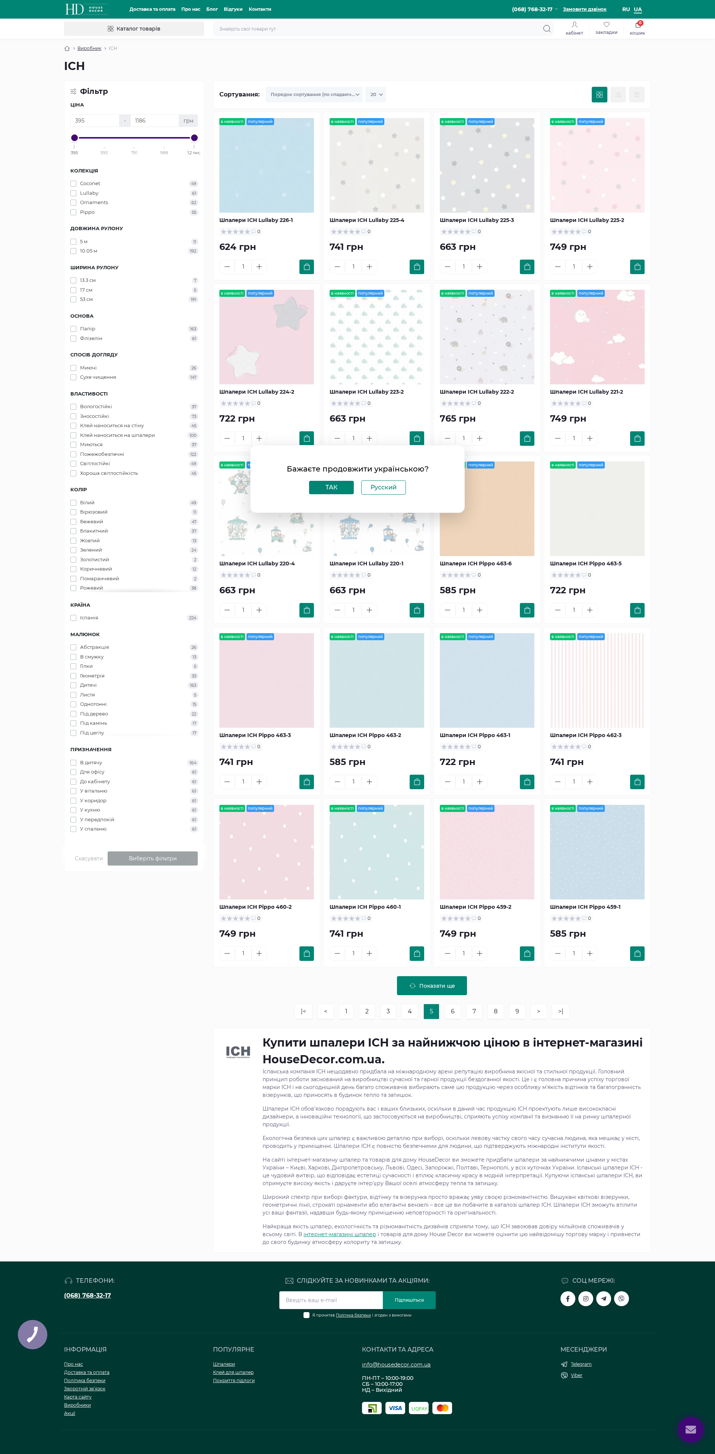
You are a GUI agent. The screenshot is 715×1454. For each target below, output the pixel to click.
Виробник (89, 48)
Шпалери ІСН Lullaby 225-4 (367, 220)
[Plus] (259, 266)
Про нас (190, 9)
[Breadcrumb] (67, 48)
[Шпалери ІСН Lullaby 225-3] (487, 165)
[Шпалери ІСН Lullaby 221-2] (597, 337)
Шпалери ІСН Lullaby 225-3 (477, 220)
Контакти (260, 9)
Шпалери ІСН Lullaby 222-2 (477, 391)
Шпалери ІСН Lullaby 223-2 (367, 391)
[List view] (618, 94)
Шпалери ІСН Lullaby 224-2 (256, 391)
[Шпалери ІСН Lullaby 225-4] (377, 165)
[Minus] (227, 266)
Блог (212, 9)
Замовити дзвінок (585, 9)
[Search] (547, 29)
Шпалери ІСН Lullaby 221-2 (586, 391)
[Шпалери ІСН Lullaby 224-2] (266, 337)
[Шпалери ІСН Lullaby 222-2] (487, 337)
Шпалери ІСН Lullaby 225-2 (587, 220)
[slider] (74, 137)
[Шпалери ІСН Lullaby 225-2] (597, 165)
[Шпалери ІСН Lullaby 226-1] (266, 165)
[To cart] (306, 267)
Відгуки (233, 9)
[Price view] (637, 94)
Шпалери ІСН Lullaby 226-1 (256, 220)
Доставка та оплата (152, 9)
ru (626, 9)
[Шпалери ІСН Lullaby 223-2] (377, 337)
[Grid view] (599, 94)
